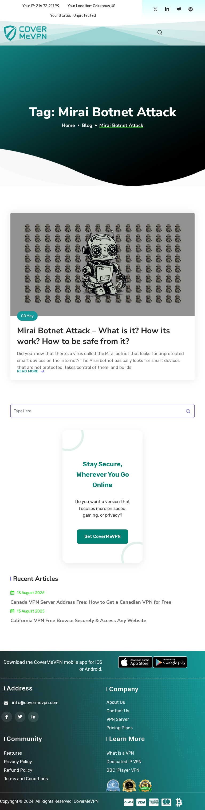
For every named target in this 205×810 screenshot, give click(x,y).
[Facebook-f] (6, 717)
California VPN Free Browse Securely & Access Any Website (78, 620)
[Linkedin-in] (33, 717)
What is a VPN (120, 753)
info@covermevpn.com (35, 702)
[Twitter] (155, 10)
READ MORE (28, 371)
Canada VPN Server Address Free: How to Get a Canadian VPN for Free (90, 602)
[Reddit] (179, 10)
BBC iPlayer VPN (123, 770)
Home (68, 125)
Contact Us (118, 710)
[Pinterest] (191, 10)
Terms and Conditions (26, 778)
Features (13, 753)
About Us (116, 702)
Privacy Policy (18, 761)
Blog (87, 125)
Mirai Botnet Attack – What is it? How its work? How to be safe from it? (93, 336)
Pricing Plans (120, 727)
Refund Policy (18, 770)
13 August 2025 (31, 593)
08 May (27, 316)
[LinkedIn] (167, 10)
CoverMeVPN (86, 801)
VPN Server (118, 719)
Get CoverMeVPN (102, 536)
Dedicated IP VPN (124, 761)
